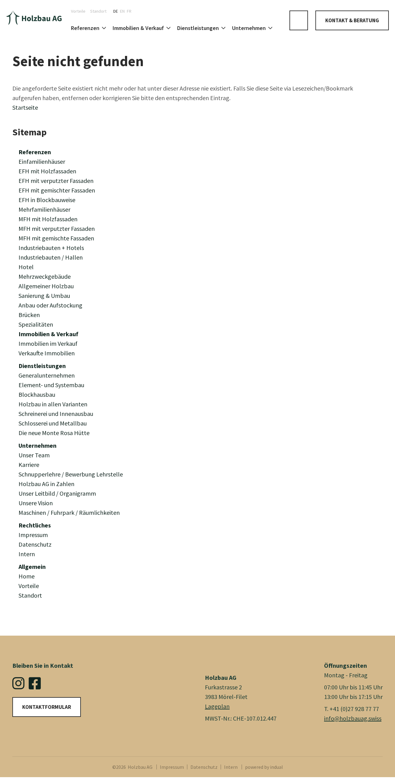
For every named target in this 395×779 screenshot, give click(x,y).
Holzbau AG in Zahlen (46, 484)
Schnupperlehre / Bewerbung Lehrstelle (71, 474)
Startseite (25, 107)
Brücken (29, 315)
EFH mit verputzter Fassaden (56, 180)
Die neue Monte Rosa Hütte (54, 433)
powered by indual (264, 767)
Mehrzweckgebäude (45, 276)
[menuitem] (80, 11)
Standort (30, 595)
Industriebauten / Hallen (51, 257)
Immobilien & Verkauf (48, 334)
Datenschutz (35, 544)
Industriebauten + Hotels (51, 248)
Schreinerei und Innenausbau (56, 413)
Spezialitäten (36, 324)
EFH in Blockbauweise (47, 200)
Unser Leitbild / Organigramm (57, 493)
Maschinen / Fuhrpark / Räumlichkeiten (69, 512)
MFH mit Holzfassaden (48, 219)
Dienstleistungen (42, 366)
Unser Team (34, 455)
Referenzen (35, 152)
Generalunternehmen (47, 375)
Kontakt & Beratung (352, 20)
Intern (27, 554)
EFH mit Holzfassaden (47, 171)
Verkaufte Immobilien (47, 353)
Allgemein (32, 566)
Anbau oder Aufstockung (50, 305)
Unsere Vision (36, 503)
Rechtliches (35, 525)
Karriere (29, 464)
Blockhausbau (37, 394)
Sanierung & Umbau (44, 295)
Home (27, 576)
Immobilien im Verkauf (48, 343)
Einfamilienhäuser (42, 161)
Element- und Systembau (51, 385)
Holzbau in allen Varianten (53, 404)
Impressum (33, 535)
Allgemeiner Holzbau (46, 286)
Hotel (26, 267)
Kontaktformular (46, 707)
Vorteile (29, 586)
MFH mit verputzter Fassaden (57, 228)
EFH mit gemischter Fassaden (57, 190)
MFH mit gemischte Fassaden (56, 238)
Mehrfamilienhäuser (44, 209)
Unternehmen (37, 445)
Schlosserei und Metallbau (53, 423)
